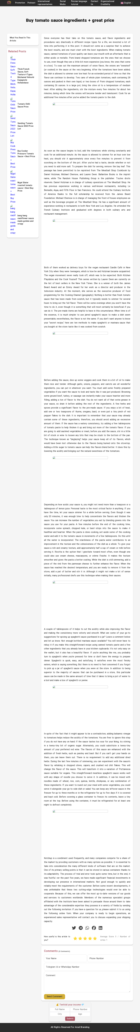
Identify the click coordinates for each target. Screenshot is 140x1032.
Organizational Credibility (107, 3)
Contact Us (94, 3)
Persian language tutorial (79, 3)
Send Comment (54, 996)
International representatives (45, 3)
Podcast (31, 3)
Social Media (63, 3)
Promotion (20, 3)
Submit (70, 1018)
